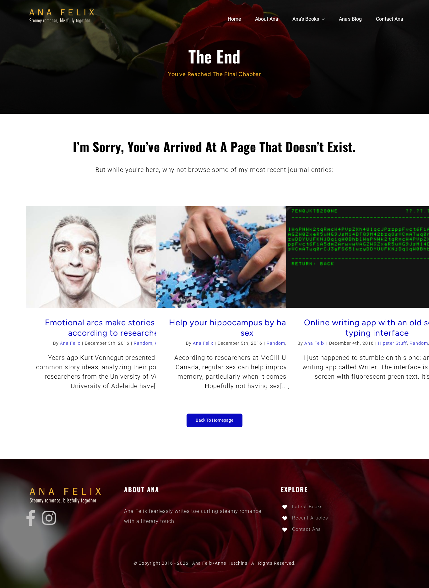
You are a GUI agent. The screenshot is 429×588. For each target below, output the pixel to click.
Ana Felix (70, 343)
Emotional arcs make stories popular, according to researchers (117, 327)
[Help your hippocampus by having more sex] (247, 257)
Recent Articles (310, 518)
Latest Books (307, 506)
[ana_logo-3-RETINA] (63, 9)
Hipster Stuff (392, 343)
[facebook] (31, 518)
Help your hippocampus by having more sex (247, 327)
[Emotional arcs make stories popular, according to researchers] (117, 257)
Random (143, 343)
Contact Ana (306, 529)
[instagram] (49, 518)
